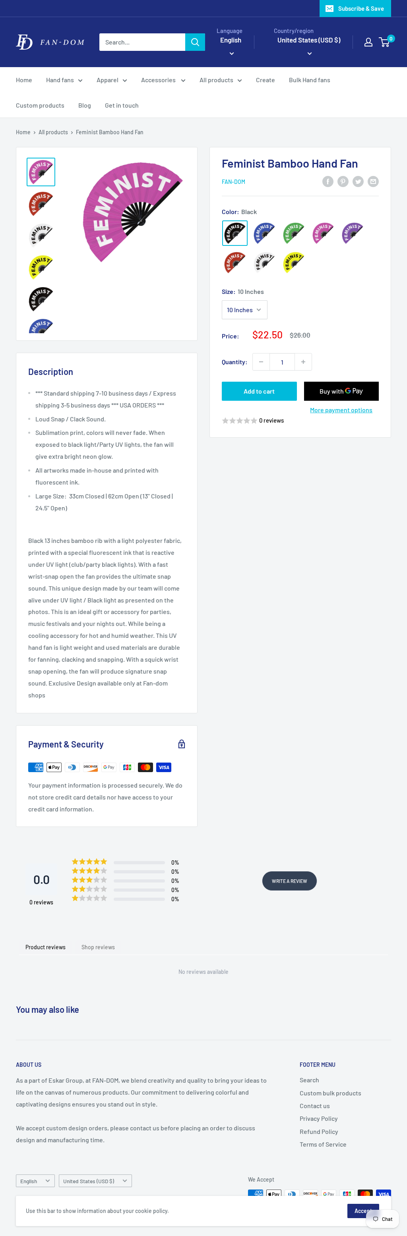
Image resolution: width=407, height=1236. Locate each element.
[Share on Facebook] (327, 181)
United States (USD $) (88, 1181)
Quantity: (235, 361)
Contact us (315, 1105)
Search (309, 1079)
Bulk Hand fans (309, 79)
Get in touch (122, 105)
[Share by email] (373, 181)
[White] (264, 262)
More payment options (341, 409)
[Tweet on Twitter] (358, 181)
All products (216, 79)
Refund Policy (319, 1131)
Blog (84, 105)
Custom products (40, 105)
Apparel (107, 79)
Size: (243, 291)
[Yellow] (293, 262)
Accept (363, 1210)
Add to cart (259, 391)
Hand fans (60, 79)
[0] (385, 42)
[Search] (195, 42)
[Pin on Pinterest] (343, 181)
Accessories (159, 79)
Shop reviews (98, 947)
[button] (300, 421)
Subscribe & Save (361, 8)
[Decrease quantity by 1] (261, 361)
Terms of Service (323, 1144)
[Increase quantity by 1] (303, 361)
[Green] (293, 233)
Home (24, 79)
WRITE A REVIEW (289, 881)
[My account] (368, 42)
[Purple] (352, 233)
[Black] (235, 233)
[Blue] (264, 233)
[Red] (235, 262)
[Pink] (323, 233)
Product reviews (45, 947)
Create (265, 79)
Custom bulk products (330, 1093)
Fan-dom (233, 181)
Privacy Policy (319, 1118)
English (28, 1181)
